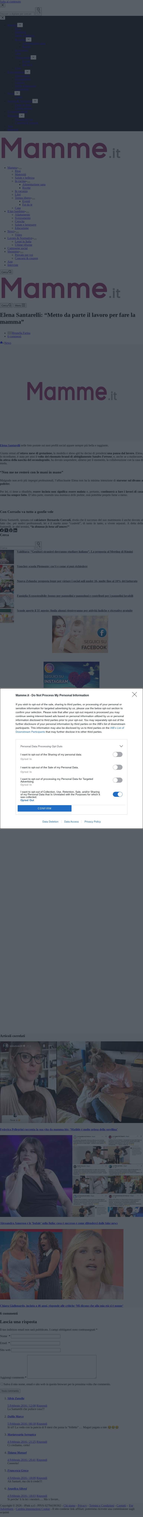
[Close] (135, 695)
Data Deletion (50, 821)
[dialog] (71, 758)
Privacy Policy (93, 821)
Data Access (71, 821)
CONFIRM (45, 808)
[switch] (118, 754)
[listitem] (71, 746)
